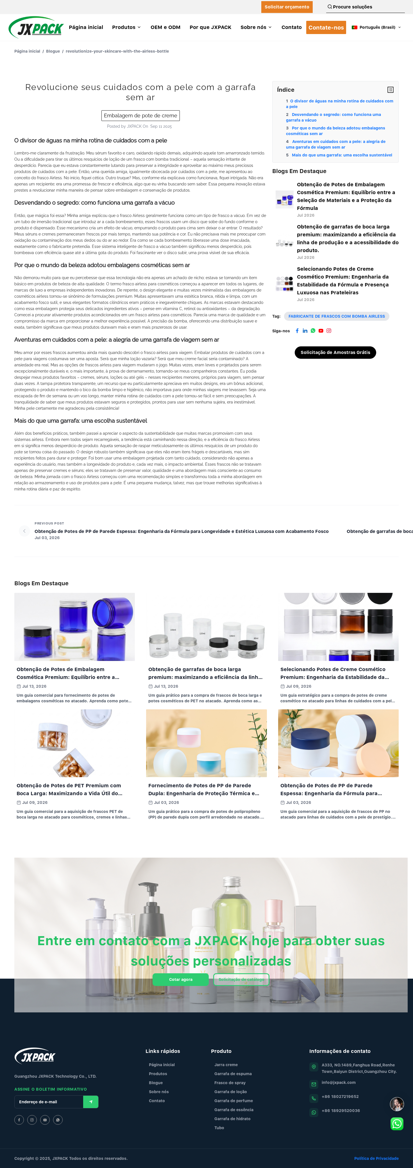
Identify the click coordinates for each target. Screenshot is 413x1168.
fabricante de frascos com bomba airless (337, 316)
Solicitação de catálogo (241, 979)
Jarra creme (226, 1064)
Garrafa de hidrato (232, 1118)
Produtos (158, 1073)
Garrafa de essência (233, 1109)
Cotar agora (180, 979)
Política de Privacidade (376, 1158)
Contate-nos (326, 27)
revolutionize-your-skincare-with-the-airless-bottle (117, 51)
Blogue (53, 51)
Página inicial (27, 51)
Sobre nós (159, 1091)
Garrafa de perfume (233, 1100)
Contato (157, 1100)
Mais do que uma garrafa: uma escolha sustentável (341, 155)
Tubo (219, 1127)
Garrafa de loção (230, 1091)
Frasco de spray (230, 1082)
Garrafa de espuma (233, 1073)
